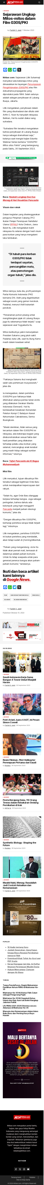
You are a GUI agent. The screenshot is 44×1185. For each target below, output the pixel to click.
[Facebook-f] (16, 1169)
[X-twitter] (20, 1169)
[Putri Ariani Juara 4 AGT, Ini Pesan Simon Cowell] (22, 704)
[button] (4, 2)
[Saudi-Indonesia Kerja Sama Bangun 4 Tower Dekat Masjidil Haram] (22, 661)
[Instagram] (24, 1169)
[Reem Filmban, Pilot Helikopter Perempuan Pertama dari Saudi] (22, 744)
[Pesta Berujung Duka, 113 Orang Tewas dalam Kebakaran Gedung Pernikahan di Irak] (22, 784)
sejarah (7, 599)
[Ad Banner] (22, 158)
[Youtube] (28, 1169)
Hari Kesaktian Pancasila (20, 595)
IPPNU (13, 224)
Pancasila (7, 509)
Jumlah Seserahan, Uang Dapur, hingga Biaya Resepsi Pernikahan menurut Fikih (23, 953)
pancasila (35, 595)
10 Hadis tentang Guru (18, 947)
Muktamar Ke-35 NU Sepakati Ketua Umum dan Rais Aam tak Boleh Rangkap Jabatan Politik (20, 1000)
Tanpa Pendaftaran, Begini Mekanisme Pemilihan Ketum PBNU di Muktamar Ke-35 (20, 987)
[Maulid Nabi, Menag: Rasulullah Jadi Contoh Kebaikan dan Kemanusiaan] (22, 867)
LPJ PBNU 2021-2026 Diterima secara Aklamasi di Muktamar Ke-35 (19, 1007)
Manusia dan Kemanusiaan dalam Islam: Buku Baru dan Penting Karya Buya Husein (20, 1013)
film (5, 595)
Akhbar (6, 10)
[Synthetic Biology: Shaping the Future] (22, 827)
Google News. (19, 579)
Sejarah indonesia (20, 599)
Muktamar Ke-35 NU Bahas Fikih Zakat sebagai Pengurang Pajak (20, 994)
